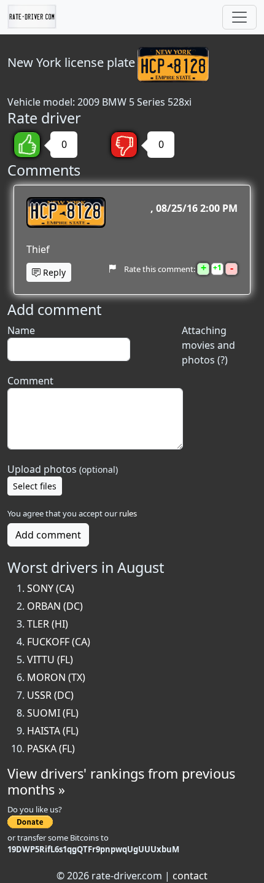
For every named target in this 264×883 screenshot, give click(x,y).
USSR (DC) (50, 695)
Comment (30, 380)
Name (21, 330)
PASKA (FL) (51, 748)
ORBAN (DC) (55, 606)
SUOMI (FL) (53, 713)
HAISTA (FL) (53, 730)
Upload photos (62, 469)
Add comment (48, 535)
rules (128, 513)
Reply (53, 272)
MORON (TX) (56, 677)
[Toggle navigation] (239, 17)
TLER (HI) (47, 624)
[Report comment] (112, 268)
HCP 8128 (66, 212)
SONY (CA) (50, 588)
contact (190, 875)
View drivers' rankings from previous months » (121, 781)
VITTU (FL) (50, 659)
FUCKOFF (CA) (58, 641)
